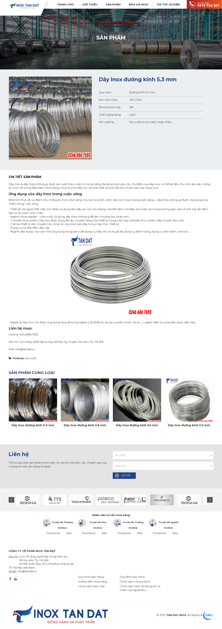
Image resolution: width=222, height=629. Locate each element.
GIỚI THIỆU (89, 4)
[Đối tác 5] (59, 499)
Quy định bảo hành (132, 576)
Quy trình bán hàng (91, 576)
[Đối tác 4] (32, 499)
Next (210, 500)
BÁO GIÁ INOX (138, 4)
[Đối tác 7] (113, 499)
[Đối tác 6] (86, 499)
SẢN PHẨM (113, 4)
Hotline (62, 528)
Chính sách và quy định (135, 581)
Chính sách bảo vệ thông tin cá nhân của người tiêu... (140, 588)
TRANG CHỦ (65, 4)
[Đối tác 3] (166, 499)
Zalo (69, 533)
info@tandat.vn (27, 571)
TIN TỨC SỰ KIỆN (168, 4)
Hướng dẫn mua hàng (92, 581)
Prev (11, 500)
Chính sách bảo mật (91, 586)
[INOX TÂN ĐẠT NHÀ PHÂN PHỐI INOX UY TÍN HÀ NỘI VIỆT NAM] (24, 5)
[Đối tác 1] (140, 499)
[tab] (27, 177)
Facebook (53, 533)
